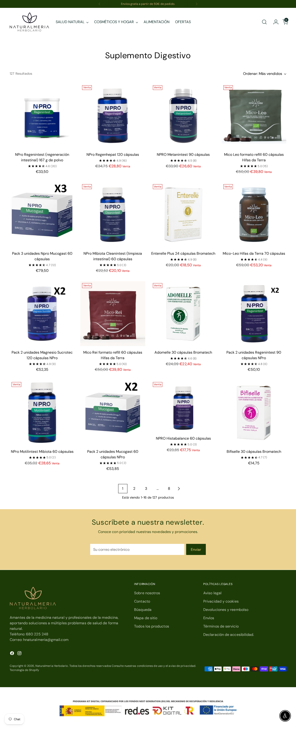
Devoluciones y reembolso (225, 609)
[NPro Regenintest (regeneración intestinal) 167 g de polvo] (42, 115)
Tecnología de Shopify (24, 670)
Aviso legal (212, 593)
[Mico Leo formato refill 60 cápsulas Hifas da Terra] (254, 115)
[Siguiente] (196, 4)
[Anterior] (99, 4)
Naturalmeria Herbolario (51, 666)
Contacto (142, 601)
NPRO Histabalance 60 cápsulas (183, 438)
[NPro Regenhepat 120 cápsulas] (112, 115)
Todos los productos (151, 626)
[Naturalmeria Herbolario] (29, 21)
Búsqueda (142, 609)
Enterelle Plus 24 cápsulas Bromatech (183, 253)
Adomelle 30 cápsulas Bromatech (183, 352)
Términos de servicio (221, 626)
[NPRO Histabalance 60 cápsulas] (183, 406)
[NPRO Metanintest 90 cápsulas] (183, 115)
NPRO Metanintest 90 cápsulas (183, 154)
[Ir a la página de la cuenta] (274, 22)
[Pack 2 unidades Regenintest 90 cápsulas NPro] (254, 313)
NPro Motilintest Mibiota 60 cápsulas (42, 451)
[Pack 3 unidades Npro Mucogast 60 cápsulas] (42, 214)
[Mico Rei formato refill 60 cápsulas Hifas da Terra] (112, 313)
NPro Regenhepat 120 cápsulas (112, 154)
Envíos (208, 618)
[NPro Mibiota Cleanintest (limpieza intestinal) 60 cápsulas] (112, 214)
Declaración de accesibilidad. (228, 634)
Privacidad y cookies (221, 601)
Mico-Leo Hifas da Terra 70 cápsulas (254, 253)
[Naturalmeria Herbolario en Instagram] (20, 654)
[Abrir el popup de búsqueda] (264, 22)
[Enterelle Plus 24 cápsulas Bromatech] (183, 214)
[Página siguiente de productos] (179, 488)
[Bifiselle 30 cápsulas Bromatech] (254, 412)
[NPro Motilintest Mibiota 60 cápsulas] (42, 412)
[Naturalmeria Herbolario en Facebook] (12, 654)
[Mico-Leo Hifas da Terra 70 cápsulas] (254, 214)
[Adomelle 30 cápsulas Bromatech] (183, 313)
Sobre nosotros (147, 593)
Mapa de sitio (145, 618)
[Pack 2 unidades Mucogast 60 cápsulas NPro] (112, 412)
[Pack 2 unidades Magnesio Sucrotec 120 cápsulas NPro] (42, 313)
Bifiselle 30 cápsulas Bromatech (254, 451)
